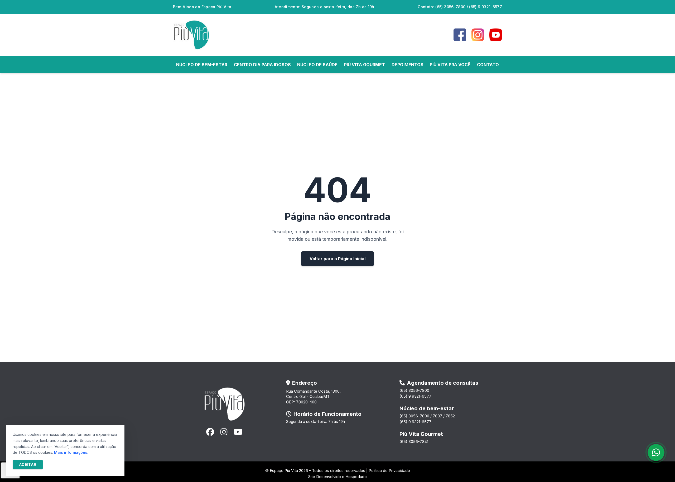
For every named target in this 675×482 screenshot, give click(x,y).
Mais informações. (71, 452)
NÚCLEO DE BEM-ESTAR (201, 64)
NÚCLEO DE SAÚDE (317, 64)
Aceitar (27, 464)
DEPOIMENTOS (407, 64)
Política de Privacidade (389, 470)
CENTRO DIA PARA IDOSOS (262, 64)
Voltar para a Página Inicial (337, 258)
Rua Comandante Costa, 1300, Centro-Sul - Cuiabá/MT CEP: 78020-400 (313, 396)
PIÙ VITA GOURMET (364, 64)
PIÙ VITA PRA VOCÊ (450, 64)
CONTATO (488, 64)
